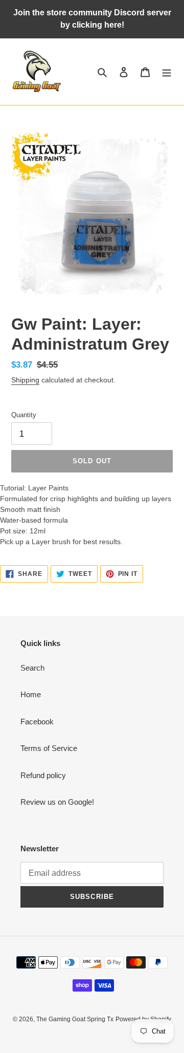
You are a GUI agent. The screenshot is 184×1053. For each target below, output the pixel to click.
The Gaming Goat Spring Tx (74, 1019)
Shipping (25, 380)
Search (32, 667)
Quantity (23, 415)
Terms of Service (48, 748)
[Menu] (166, 72)
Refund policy (43, 775)
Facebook (37, 721)
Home (30, 694)
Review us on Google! (57, 802)
